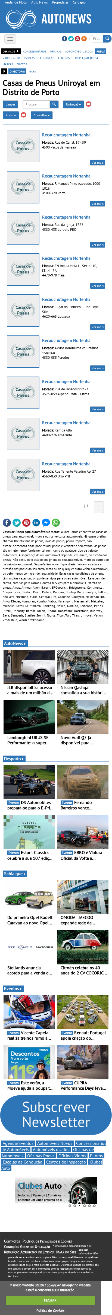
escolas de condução (39, 57)
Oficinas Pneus (41, 1155)
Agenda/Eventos (18, 1143)
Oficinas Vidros (72, 1155)
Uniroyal (72, 104)
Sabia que (13, 873)
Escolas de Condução (22, 1162)
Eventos (11, 988)
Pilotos (96, 1155)
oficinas (55, 51)
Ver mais (98, 162)
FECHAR (50, 1300)
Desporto (12, 758)
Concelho (41, 115)
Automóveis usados (51, 1149)
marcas (8, 63)
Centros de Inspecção (66, 1162)
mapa (32, 71)
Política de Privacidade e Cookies (47, 1241)
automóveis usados (79, 51)
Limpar (10, 104)
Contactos (12, 1241)
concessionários (34, 51)
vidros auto (11, 57)
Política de (50, 1310)
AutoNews (13, 643)
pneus (101, 51)
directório (17, 71)
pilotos (22, 63)
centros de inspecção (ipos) (78, 57)
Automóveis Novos (54, 1143)
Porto (10, 115)
